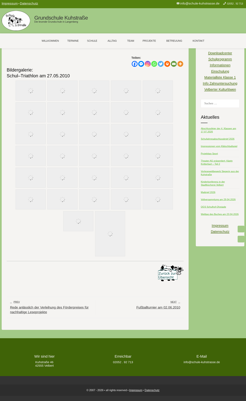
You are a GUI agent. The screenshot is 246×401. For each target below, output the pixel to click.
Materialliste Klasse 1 (220, 77)
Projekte (149, 40)
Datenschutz (29, 3)
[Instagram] (148, 64)
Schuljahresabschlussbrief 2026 (217, 138)
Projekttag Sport (209, 153)
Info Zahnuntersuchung (220, 83)
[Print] (167, 64)
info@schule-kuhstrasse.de (200, 3)
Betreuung (174, 40)
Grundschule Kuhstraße (61, 17)
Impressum (10, 3)
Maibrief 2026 (208, 192)
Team (130, 40)
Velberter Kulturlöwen (220, 89)
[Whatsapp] (154, 64)
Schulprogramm (220, 59)
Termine (73, 40)
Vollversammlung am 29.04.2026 (218, 199)
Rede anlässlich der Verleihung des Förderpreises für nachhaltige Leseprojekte (49, 307)
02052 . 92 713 (235, 3)
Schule (92, 40)
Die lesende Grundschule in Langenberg (56, 21)
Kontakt (198, 40)
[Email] (174, 64)
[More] (180, 64)
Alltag (112, 40)
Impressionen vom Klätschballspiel (219, 146)
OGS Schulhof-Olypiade (213, 206)
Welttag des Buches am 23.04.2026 (220, 214)
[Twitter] (161, 64)
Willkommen (50, 40)
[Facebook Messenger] (141, 64)
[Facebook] (135, 64)
